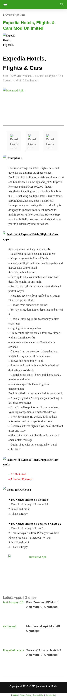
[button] (10, 40)
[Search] (61, 4)
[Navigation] (4, 4)
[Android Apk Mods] (34, 3)
